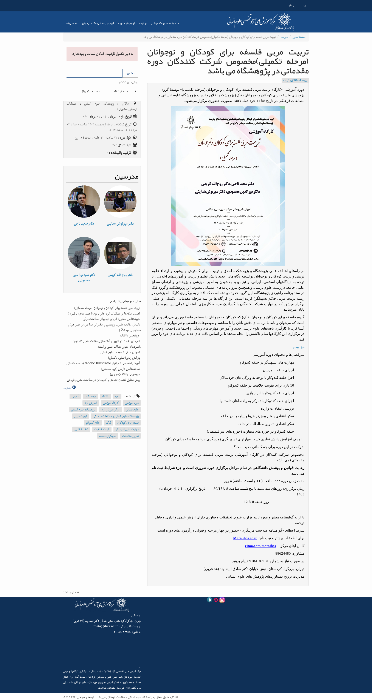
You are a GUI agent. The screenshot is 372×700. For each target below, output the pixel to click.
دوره (117, 396)
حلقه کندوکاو (93, 422)
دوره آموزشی (132, 403)
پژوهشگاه (90, 396)
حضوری (130, 73)
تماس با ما (71, 23)
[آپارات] (216, 600)
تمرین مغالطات (130, 436)
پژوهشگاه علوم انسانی (83, 409)
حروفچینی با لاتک (130, 335)
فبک (108, 422)
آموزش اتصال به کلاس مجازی (97, 23)
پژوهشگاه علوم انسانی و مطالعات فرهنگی (116, 416)
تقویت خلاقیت (101, 429)
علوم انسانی (132, 409)
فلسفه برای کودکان (128, 422)
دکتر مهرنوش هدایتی (120, 223)
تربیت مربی (80, 416)
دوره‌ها (284, 37)
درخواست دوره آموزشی (165, 23)
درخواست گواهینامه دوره (132, 23)
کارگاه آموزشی (111, 403)
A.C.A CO (69, 697)
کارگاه (105, 396)
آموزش (75, 396)
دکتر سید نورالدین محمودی (84, 277)
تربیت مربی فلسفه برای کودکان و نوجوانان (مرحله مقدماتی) (107, 308)
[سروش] (209, 600)
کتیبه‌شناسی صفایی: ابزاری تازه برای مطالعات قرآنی (112, 319)
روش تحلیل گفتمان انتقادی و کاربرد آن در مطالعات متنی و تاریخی (104, 379)
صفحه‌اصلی (299, 37)
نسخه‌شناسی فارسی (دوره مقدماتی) (121, 369)
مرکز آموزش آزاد (110, 409)
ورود (304, 5)
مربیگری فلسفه (107, 436)
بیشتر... (67, 387)
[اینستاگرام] (222, 600)
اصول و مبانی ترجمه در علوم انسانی (121, 352)
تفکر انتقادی (81, 429)
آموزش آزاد (91, 403)
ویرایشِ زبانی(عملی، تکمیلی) (124, 357)
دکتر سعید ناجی (84, 223)
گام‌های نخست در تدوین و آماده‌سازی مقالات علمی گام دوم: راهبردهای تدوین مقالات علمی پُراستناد (107, 343)
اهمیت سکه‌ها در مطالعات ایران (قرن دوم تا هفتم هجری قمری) (104, 313)
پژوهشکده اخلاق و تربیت (295, 80)
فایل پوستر (298, 347)
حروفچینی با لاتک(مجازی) (125, 374)
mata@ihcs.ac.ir (105, 626)
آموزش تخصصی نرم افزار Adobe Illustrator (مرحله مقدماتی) (103, 363)
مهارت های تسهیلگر (127, 429)
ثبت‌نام (291, 5)
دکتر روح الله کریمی (120, 275)
